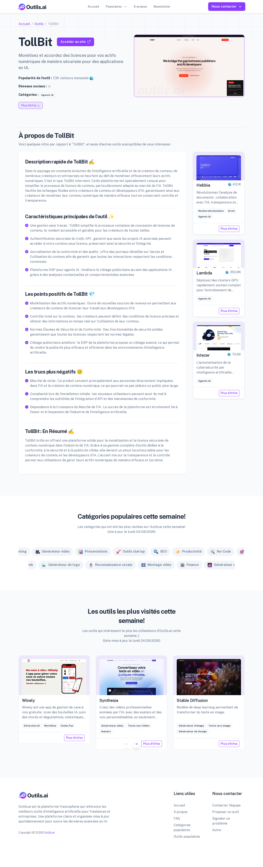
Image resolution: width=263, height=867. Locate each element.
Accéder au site (73, 42)
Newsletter (161, 6)
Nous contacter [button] (224, 6)
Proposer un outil (225, 812)
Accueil (93, 6)
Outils (39, 24)
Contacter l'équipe (226, 805)
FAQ (177, 818)
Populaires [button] (114, 6)
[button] (136, 744)
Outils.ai (49, 832)
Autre (216, 830)
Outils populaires (187, 836)
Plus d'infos (229, 228)
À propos (140, 6)
